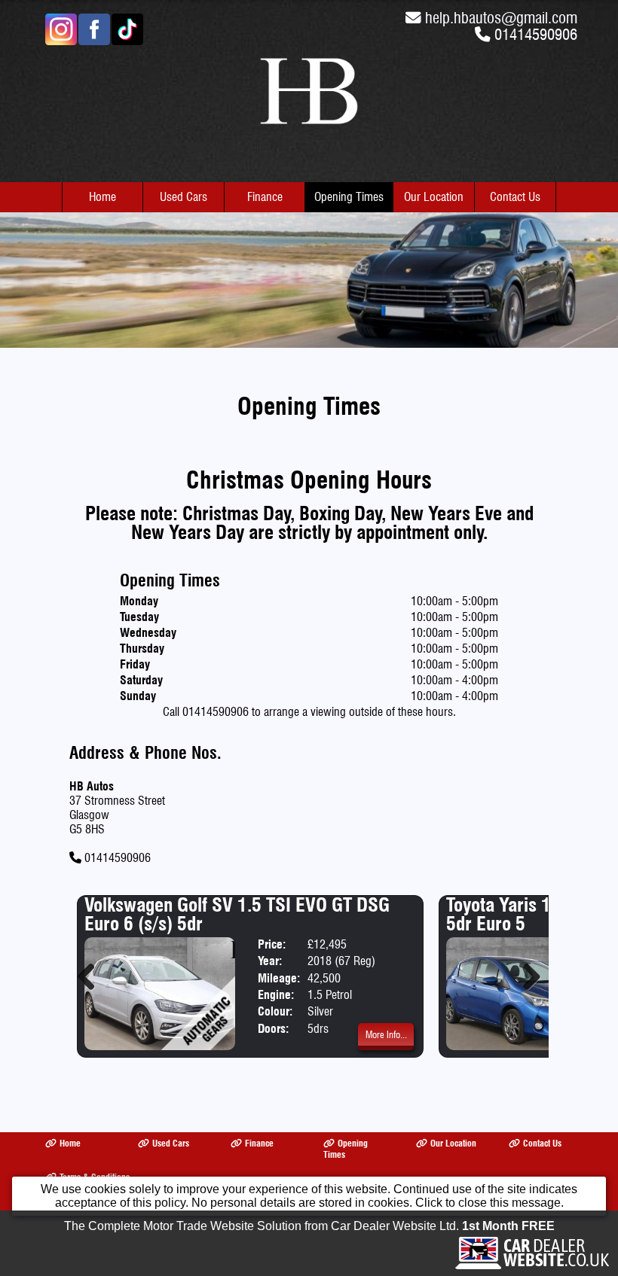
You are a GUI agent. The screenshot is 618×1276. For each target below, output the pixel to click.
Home (102, 197)
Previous (92, 976)
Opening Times (349, 197)
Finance (265, 197)
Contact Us (515, 197)
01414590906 (535, 34)
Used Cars (183, 197)
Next (526, 976)
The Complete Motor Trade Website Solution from (309, 1226)
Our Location (434, 197)
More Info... (386, 1034)
